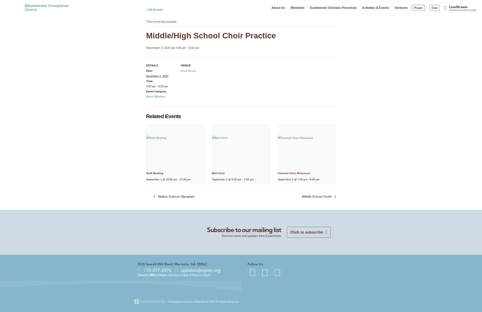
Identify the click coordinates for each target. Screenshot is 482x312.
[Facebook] (252, 273)
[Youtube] (265, 273)
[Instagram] (277, 273)
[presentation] (175, 146)
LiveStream (458, 7)
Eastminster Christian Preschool (333, 7)
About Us (278, 7)
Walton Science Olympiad (175, 196)
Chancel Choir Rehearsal (294, 173)
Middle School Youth (317, 196)
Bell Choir (218, 173)
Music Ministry (155, 96)
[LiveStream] (445, 8)
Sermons (401, 7)
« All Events (154, 9)
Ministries (297, 7)
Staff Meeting (154, 173)
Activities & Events (375, 7)
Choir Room (188, 70)
